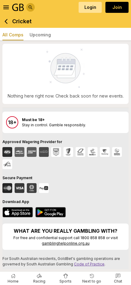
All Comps (12, 34)
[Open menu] (6, 7)
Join (117, 7)
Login (90, 7)
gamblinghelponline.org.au (66, 243)
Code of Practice (89, 264)
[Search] (30, 7)
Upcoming (40, 34)
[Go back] (6, 21)
